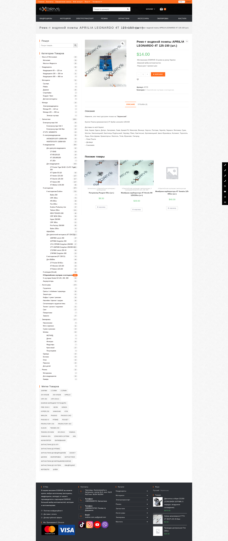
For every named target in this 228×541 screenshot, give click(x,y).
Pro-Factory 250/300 (57, 225)
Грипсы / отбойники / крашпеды (54, 291)
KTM (66, 411)
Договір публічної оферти (53, 517)
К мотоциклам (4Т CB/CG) (56, 256)
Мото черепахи (48, 326)
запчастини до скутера (51, 465)
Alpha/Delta (51, 231)
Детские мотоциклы (50, 99)
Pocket (65, 420)
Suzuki (43, 428)
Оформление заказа (63, 2)
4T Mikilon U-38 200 (57, 185)
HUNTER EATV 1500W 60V (56, 142)
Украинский (121, 116)
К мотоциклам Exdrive (54, 191)
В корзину (158, 74)
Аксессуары (46, 285)
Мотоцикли (46, 80)
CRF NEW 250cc (56, 216)
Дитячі (49, 338)
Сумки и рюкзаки (49, 329)
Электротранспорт (123, 500)
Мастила (119, 522)
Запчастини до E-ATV (50, 444)
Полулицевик (51, 351)
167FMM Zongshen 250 (58, 241)
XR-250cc (53, 201)
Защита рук (47, 294)
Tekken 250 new (47, 432)
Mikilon (44, 415)
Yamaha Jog (45, 436)
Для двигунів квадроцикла (56, 148)
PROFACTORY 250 (47, 424)
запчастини (70, 457)
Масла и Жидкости (50, 63)
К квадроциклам (49, 145)
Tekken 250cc (55, 210)
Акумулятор (46, 440)
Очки (45, 360)
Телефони (96, 2)
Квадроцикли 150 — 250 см (53, 73)
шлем (55, 469)
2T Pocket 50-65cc (56, 263)
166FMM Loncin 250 (57, 238)
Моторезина (47, 373)
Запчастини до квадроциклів (53, 453)
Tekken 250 (54, 428)
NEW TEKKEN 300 (56, 213)
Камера (45, 379)
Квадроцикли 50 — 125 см (52, 70)
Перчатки (46, 363)
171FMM (54, 390)
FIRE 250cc (45, 407)
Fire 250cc (53, 204)
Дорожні (46, 90)
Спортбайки (47, 93)
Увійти (188, 2)
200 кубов (45, 395)
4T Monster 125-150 (57, 266)
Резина (44, 370)
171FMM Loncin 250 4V (58, 250)
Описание (130, 104)
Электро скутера (53, 115)
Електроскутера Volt (50, 123)
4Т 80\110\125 (55, 155)
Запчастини (92, 188)
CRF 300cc (54, 222)
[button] (138, 79)
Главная (41, 2)
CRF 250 (44, 399)
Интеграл (50, 341)
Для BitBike (51, 259)
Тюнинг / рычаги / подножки (53, 307)
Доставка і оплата (50, 514)
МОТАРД (50, 335)
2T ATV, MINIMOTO (50, 132)
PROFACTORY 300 (64, 424)
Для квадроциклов (49, 376)
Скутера (46, 84)
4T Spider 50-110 (56, 173)
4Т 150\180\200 (55, 158)
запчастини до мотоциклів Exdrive (56, 461)
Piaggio (54, 415)
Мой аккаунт (78, 2)
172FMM (63, 390)
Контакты (49, 2)
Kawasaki (57, 411)
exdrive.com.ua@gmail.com (95, 517)
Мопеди (45, 103)
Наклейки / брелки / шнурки (53, 300)
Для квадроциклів (53, 164)
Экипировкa (46, 319)
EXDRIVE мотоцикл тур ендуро (53, 403)
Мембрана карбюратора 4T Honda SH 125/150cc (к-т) (136, 194)
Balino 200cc (54, 228)
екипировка (56, 457)
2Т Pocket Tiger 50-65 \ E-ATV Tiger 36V (62, 168)
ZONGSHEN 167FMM (61, 436)
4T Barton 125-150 (56, 269)
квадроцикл (70, 465)
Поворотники (47, 313)
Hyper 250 (45, 411)
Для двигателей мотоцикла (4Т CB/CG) (61, 234)
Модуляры (50, 344)
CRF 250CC (55, 399)
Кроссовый (50, 348)
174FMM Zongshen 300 (58, 253)
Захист (72, 453)
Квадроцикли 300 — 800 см (53, 76)
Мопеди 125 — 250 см (51, 112)
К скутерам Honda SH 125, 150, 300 (138, 189)
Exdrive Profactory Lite (58, 207)
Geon (55, 407)
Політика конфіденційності (53, 511)
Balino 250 (53, 195)
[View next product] (187, 41)
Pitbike (45, 87)
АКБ (74, 436)
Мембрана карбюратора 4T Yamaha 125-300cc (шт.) (172, 192)
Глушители (47, 288)
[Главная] (123, 28)
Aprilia (67, 395)
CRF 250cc (54, 198)
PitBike (55, 420)
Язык (86, 2)
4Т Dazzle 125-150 (56, 179)
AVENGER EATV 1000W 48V (57, 139)
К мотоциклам (48, 188)
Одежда (46, 354)
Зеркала (46, 316)
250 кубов (57, 395)
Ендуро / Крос (48, 96)
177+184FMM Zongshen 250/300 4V (62, 247)
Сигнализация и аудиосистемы (54, 303)
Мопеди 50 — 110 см (50, 109)
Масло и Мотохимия (49, 57)
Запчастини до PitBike (50, 449)
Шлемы (45, 332)
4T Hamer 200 (55, 182)
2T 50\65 (53, 151)
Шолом (44, 457)
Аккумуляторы (48, 281)
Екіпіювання (60, 440)
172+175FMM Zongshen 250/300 (61, 244)
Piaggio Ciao (66, 415)
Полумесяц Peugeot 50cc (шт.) (101, 193)
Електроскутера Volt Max (56, 129)
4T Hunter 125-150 (56, 176)
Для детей (46, 366)
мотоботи (45, 469)
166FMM (44, 390)
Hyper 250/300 (55, 219)
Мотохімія (46, 60)
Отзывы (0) (142, 104)
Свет (44, 310)
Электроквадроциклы (50, 106)
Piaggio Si (45, 420)
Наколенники (47, 323)
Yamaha (72, 432)
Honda (64, 407)
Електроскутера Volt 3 (54, 126)
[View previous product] (182, 41)
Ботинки (46, 357)
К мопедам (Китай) (49, 272)
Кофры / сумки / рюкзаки (52, 297)
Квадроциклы (47, 67)
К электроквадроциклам (51, 135)
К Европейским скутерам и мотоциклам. (159, 90)
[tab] (130, 104)
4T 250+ (53, 161)
